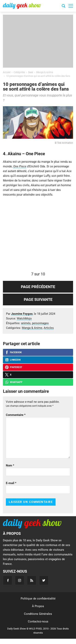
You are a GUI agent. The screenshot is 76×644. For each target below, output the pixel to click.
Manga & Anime (32, 328)
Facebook (16, 352)
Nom (10, 465)
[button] (70, 6)
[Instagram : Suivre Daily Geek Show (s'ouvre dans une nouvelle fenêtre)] (19, 580)
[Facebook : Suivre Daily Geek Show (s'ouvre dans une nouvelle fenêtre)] (7, 580)
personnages (40, 323)
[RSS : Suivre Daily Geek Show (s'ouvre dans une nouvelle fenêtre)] (31, 580)
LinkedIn (15, 359)
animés (26, 323)
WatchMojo (24, 318)
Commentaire (16, 415)
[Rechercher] (63, 6)
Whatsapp (16, 382)
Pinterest (16, 367)
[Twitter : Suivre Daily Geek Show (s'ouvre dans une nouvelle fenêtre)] (43, 580)
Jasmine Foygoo (22, 314)
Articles (49, 328)
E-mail (11, 483)
